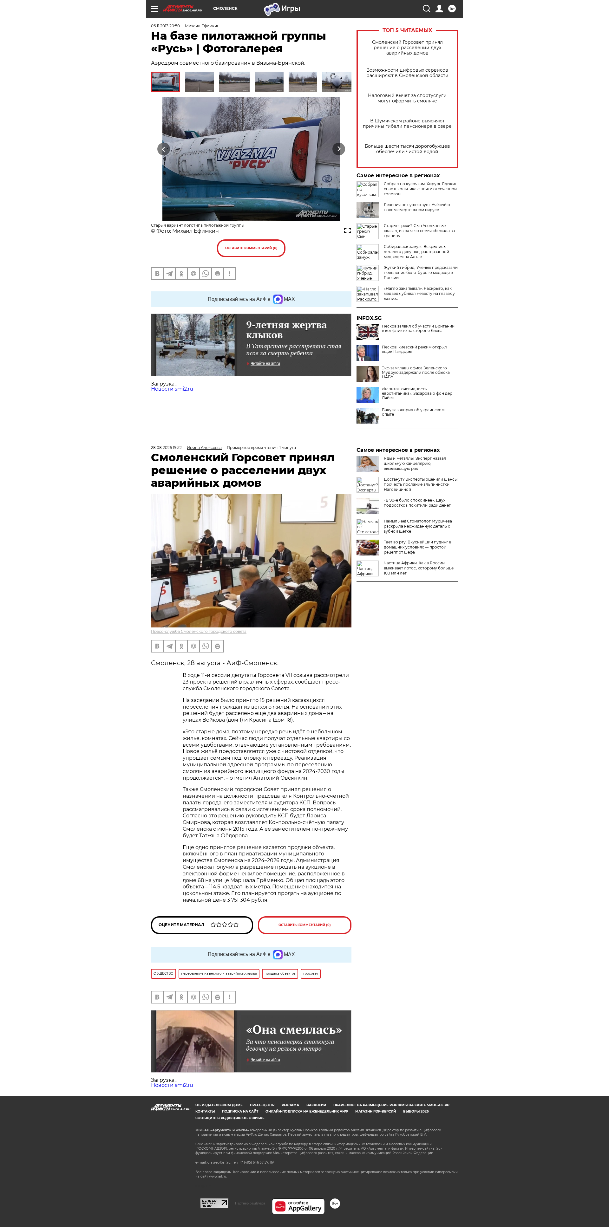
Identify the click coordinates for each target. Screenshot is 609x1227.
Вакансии (316, 1105)
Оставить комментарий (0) (251, 248)
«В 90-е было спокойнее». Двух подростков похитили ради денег (417, 503)
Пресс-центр (262, 1105)
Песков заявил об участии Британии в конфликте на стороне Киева (418, 328)
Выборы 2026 (416, 1111)
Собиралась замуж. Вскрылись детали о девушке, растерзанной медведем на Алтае (416, 251)
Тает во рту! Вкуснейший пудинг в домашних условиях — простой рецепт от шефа (417, 547)
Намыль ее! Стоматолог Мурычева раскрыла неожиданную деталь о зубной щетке (418, 526)
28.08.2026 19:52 (166, 447)
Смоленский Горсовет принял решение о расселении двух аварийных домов (407, 48)
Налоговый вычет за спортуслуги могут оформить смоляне (407, 98)
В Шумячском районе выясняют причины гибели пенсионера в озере (407, 123)
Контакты (205, 1111)
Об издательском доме (219, 1105)
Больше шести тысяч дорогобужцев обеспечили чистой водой (407, 149)
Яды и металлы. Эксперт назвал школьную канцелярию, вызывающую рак (415, 463)
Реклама (290, 1105)
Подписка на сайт (240, 1111)
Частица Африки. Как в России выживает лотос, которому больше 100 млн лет (419, 568)
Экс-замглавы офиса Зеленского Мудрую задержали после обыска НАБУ (416, 372)
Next (339, 149)
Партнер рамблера (250, 1203)
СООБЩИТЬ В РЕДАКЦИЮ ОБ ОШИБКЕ (230, 1118)
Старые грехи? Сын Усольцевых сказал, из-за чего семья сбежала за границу (419, 230)
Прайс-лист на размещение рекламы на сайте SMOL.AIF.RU (391, 1105)
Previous (164, 149)
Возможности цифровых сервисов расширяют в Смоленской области (407, 73)
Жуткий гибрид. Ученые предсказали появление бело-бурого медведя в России (421, 272)
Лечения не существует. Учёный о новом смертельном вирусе (417, 207)
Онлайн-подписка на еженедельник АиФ (306, 1111)
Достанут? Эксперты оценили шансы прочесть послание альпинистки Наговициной (420, 484)
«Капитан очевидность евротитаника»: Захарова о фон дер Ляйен (417, 393)
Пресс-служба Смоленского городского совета (198, 631)
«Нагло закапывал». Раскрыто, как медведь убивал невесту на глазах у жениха (419, 293)
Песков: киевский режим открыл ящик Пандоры (414, 349)
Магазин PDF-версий (375, 1111)
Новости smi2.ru (172, 389)
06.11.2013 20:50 (165, 25)
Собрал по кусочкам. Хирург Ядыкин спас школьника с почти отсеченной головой (420, 188)
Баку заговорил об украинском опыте (413, 412)
